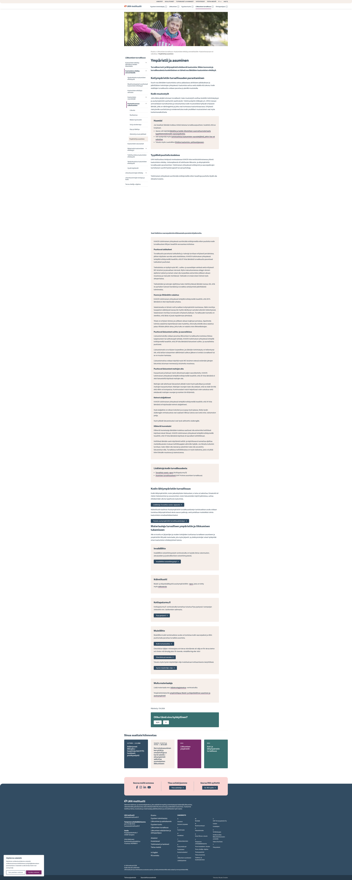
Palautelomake (199, 830)
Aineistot (159, 1)
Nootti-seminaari (200, 826)
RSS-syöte (210, 788)
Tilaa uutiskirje (176, 788)
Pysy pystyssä (161, 615)
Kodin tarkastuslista (163, 644)
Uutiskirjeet (216, 826)
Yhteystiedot (200, 1)
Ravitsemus (134, 115)
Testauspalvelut (199, 852)
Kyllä (157, 722)
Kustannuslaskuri (182, 852)
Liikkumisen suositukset (184, 858)
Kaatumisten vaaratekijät (132, 98)
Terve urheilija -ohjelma (133, 184)
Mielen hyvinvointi (136, 120)
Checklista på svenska (164, 657)
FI (219, 1)
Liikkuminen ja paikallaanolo (161, 821)
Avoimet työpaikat (182, 824)
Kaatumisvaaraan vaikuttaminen (134, 104)
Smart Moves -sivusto (201, 836)
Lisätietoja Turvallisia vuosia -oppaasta (166, 505)
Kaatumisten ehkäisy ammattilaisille (132, 72)
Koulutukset (169, 1)
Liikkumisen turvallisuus (203, 6)
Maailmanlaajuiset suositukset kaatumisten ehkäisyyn (138, 85)
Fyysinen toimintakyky (157, 6)
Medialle (197, 821)
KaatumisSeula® (182, 846)
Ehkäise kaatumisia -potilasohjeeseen (189, 142)
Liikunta (132, 110)
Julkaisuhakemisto (182, 841)
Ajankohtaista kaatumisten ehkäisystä (137, 78)
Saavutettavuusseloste (148, 878)
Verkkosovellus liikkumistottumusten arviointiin (219, 837)
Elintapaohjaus (220, 6)
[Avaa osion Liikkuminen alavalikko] (178, 6)
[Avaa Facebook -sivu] (137, 787)
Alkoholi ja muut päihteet (138, 134)
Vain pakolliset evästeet (15, 872)
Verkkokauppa (217, 832)
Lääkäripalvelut (181, 860)
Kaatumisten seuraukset (136, 144)
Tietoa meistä (211, 1)
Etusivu (153, 52)
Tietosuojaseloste (130, 878)
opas (191, 584)
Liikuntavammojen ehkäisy (134, 173)
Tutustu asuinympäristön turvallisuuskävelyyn (169, 521)
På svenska (155, 855)
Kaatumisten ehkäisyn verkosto (135, 91)
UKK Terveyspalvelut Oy (220, 821)
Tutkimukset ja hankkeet (185, 1)
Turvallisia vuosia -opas (164, 472)
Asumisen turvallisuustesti (166, 475)
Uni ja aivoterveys (135, 125)
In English (154, 852)
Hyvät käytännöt (133, 168)
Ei (166, 722)
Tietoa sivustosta (200, 855)
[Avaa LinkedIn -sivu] (144, 787)
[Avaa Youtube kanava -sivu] (149, 787)
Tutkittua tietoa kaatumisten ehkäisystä (137, 156)
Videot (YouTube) (217, 842)
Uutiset (215, 823)
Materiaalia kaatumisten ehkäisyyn (136, 149)
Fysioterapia (181, 830)
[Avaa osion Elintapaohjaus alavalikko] (227, 6)
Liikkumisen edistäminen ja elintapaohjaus (161, 831)
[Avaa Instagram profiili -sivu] (140, 787)
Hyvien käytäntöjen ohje (164, 668)
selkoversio (162, 586)
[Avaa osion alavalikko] (166, 6)
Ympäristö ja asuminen (136, 139)
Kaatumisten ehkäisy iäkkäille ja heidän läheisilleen (132, 64)
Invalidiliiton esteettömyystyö (166, 562)
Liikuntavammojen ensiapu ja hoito (135, 178)
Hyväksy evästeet (33, 872)
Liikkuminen (173, 6)
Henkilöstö (180, 835)
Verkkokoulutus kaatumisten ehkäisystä (137, 162)
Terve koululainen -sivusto (202, 846)
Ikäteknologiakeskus (178, 687)
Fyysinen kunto (186, 6)
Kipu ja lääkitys (135, 129)
